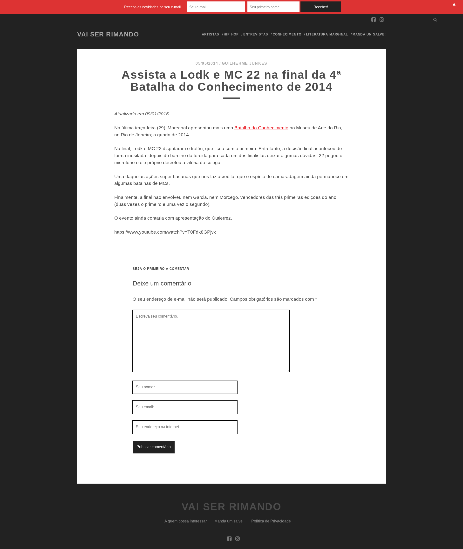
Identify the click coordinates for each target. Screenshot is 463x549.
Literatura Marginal (327, 34)
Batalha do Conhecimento (261, 127)
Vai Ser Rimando (108, 34)
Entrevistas (255, 34)
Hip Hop (231, 34)
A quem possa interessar (185, 521)
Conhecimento (287, 34)
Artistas (210, 34)
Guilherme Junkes (244, 63)
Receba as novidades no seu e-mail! (153, 7)
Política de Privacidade (271, 521)
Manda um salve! (369, 34)
